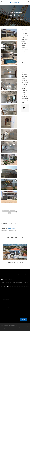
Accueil (11, 18)
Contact (4, 328)
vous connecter (11, 228)
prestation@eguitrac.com (8, 279)
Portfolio (16, 18)
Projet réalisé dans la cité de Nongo (15, 262)
